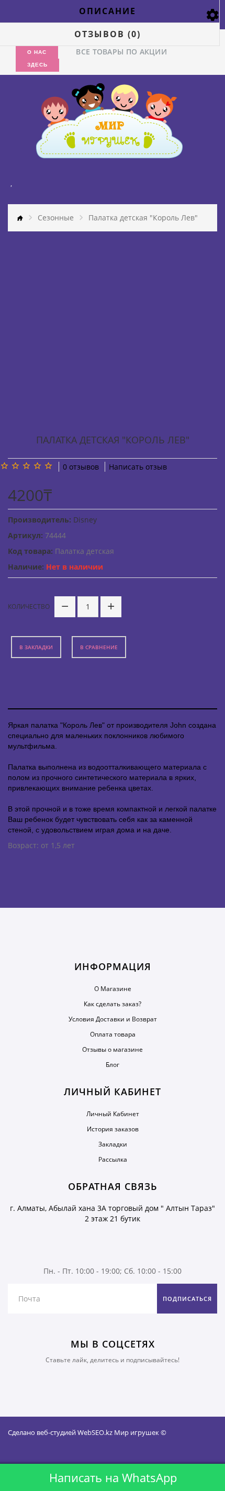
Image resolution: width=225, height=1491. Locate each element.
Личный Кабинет (112, 1113)
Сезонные (56, 217)
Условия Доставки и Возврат (113, 1019)
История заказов (113, 1129)
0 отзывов (81, 467)
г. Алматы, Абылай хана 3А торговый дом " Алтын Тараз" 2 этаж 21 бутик (112, 1213)
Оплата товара (113, 1034)
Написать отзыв (138, 467)
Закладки (112, 1144)
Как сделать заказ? (112, 1003)
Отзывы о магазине (112, 1049)
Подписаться (187, 1299)
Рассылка (112, 1159)
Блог (112, 1064)
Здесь (37, 65)
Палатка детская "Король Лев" (143, 217)
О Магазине (112, 988)
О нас (37, 52)
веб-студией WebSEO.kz (75, 1432)
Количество (29, 606)
